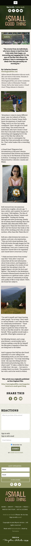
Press (25, 507)
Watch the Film (8, 509)
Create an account (16, 453)
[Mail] (20, 398)
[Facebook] (10, 398)
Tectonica (15, 531)
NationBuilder (16, 528)
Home (3, 507)
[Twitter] (15, 398)
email (22, 7)
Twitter (17, 7)
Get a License (22, 509)
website (7, 37)
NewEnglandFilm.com (9, 72)
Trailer (18, 507)
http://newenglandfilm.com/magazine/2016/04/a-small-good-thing (15, 385)
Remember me (17, 445)
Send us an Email (8, 515)
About (10, 507)
